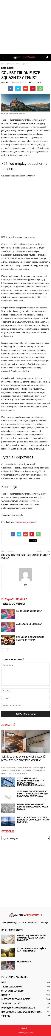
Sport (4, 68)
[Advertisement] (25, 26)
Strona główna (6, 64)
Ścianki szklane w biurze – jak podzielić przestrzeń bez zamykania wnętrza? (23, 758)
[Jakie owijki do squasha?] (8, 627)
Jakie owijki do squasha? (29, 624)
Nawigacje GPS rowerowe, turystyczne (21, 1012)
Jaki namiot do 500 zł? (38, 555)
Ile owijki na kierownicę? (29, 611)
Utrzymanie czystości (12, 991)
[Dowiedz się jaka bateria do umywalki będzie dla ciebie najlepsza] (8, 939)
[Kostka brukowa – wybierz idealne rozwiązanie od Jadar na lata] (8, 808)
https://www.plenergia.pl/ (25, 522)
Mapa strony (25, 1028)
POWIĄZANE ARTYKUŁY (14, 599)
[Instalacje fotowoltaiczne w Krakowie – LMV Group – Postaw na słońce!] (8, 821)
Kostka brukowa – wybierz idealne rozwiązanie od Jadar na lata (32, 806)
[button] (47, 57)
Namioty (5, 995)
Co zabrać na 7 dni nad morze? (13, 556)
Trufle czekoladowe (11, 986)
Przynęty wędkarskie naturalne (18, 1007)
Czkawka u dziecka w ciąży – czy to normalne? (31, 949)
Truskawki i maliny (11, 1003)
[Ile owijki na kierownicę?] (8, 614)
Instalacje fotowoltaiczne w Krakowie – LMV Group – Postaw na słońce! (33, 819)
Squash (10, 68)
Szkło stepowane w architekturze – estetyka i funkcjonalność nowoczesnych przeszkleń (31, 781)
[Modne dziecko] (8, 965)
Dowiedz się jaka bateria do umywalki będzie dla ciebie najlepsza (31, 937)
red (7, 82)
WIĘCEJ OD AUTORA (14, 603)
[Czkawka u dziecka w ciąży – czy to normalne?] (8, 952)
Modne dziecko (24, 961)
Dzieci (4, 982)
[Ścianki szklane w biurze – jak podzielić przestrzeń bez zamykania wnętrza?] (25, 741)
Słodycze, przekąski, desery (15, 999)
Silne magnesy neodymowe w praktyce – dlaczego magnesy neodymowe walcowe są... (32, 793)
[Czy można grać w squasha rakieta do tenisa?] (8, 640)
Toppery (5, 1016)
